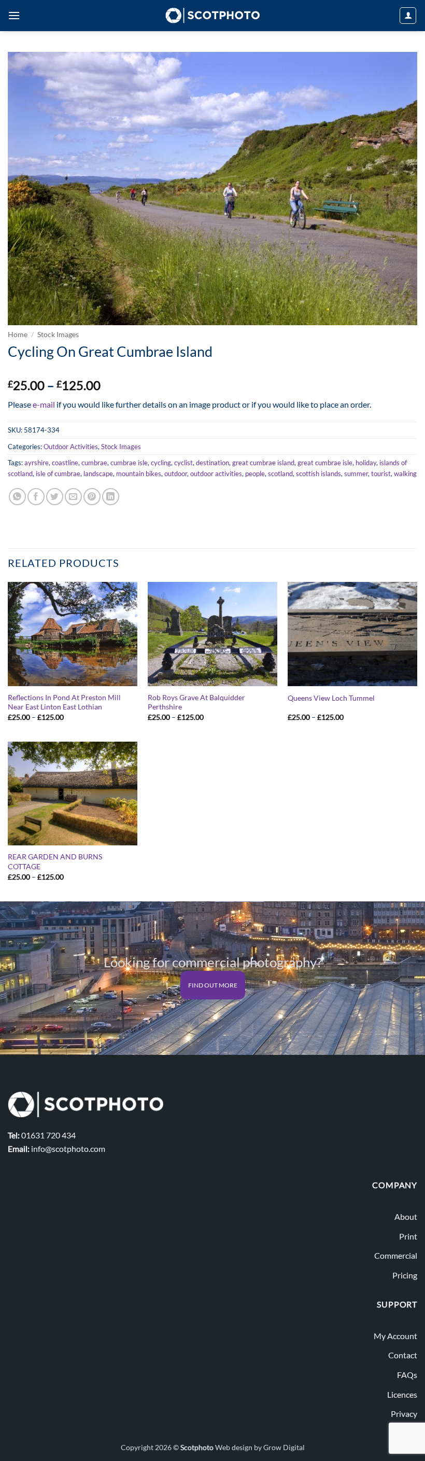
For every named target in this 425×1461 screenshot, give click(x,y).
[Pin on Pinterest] (92, 496)
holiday (366, 462)
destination (212, 462)
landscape (98, 473)
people (255, 473)
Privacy (404, 1413)
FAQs (407, 1375)
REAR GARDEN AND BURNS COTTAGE (55, 861)
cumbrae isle (129, 462)
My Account (395, 1336)
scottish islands (318, 473)
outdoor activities (216, 473)
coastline (65, 462)
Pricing (404, 1275)
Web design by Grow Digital (260, 1447)
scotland (280, 473)
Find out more (212, 985)
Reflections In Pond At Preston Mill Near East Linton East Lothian (64, 702)
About (405, 1216)
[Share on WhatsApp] (17, 496)
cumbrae (94, 462)
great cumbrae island (263, 462)
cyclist (183, 462)
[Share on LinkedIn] (110, 496)
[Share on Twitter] (54, 496)
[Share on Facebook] (36, 496)
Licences (402, 1394)
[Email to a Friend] (73, 496)
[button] (14, 15)
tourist (381, 473)
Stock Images (58, 334)
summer (356, 473)
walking (405, 473)
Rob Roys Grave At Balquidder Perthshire (196, 702)
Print (408, 1236)
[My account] (408, 15)
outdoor (175, 473)
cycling (161, 462)
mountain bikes (138, 473)
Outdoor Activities (71, 446)
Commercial (395, 1255)
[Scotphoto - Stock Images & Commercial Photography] (212, 15)
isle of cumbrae (58, 473)
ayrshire (36, 462)
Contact (402, 1355)
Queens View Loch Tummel (331, 697)
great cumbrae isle (325, 462)
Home (17, 334)
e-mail (44, 404)
